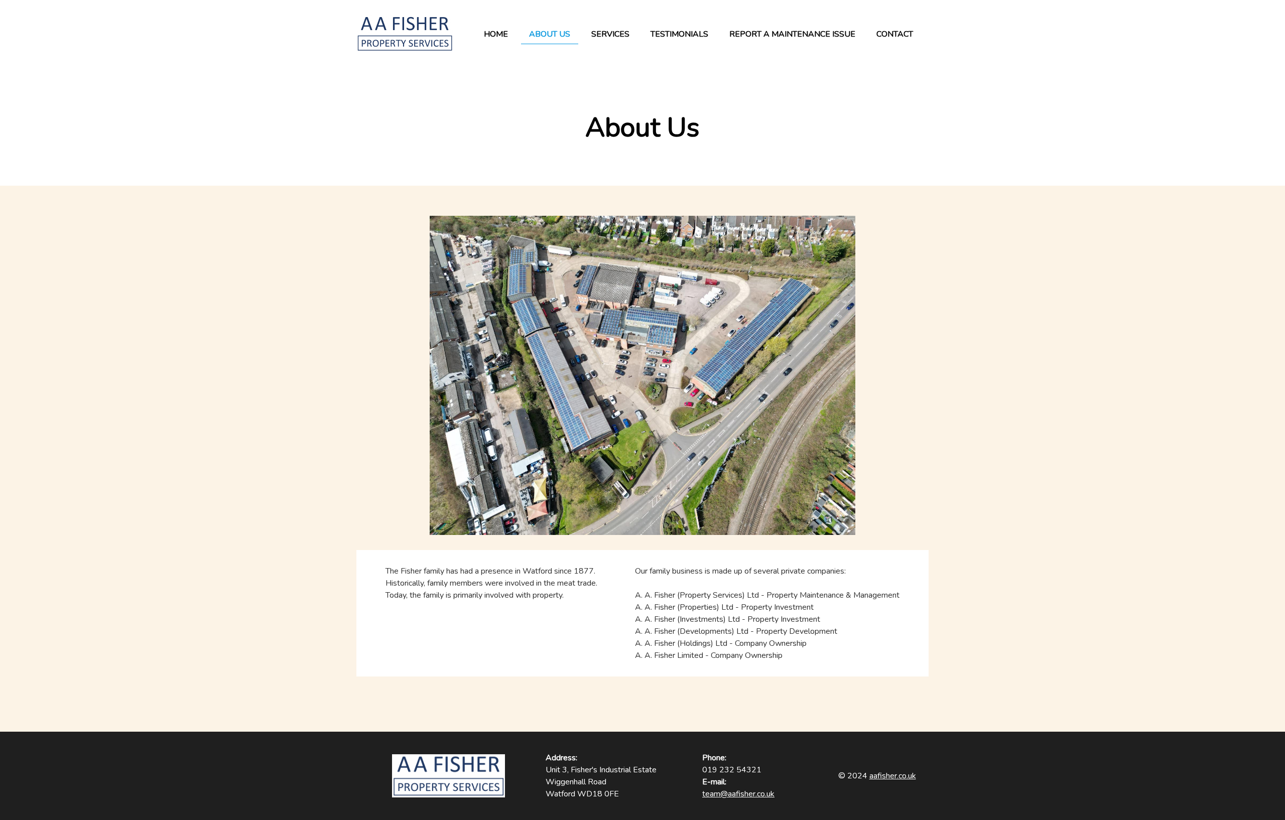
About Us (549, 34)
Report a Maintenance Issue (792, 34)
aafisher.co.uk (892, 775)
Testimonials (679, 34)
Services (610, 34)
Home (496, 34)
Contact (894, 34)
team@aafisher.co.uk (738, 793)
